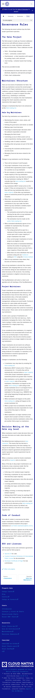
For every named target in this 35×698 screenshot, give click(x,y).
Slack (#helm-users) (9, 646)
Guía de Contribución (10, 629)
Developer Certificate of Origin (14, 561)
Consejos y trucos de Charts (13, 611)
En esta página (7, 20)
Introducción (7, 609)
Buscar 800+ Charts (9, 616)
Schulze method (28, 257)
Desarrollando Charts (10, 614)
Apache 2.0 (8, 553)
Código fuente (7, 591)
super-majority (9, 192)
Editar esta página (9, 569)
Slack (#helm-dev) (9, 626)
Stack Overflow (7, 648)
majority (12, 460)
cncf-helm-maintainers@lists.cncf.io (22, 526)
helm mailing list (21, 181)
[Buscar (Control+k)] (31, 3)
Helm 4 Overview (23, 9)
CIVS (15, 257)
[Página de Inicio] (3, 16)
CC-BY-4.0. (24, 676)
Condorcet (25, 255)
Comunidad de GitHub (9, 643)
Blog (3, 594)
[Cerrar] (32, 10)
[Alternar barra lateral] (3, 4)
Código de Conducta (9, 599)
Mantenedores (7, 631)
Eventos (5, 596)
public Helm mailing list (14, 221)
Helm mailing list (11, 108)
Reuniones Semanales (9, 634)
